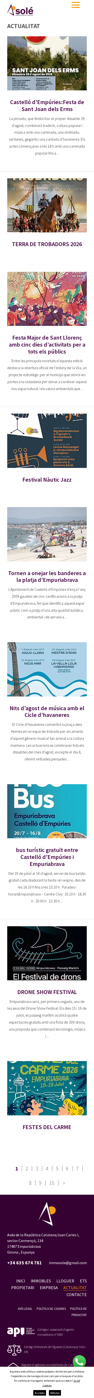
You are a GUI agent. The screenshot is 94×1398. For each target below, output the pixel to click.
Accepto (40, 1393)
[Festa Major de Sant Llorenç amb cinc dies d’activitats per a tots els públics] (47, 299)
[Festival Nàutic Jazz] (47, 441)
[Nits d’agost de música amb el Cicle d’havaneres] (47, 669)
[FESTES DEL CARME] (47, 1088)
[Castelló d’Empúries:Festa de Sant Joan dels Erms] (47, 63)
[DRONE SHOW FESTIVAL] (47, 953)
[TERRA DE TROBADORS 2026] (47, 205)
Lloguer (65, 1281)
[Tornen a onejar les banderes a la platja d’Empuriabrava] (47, 534)
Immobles (41, 1281)
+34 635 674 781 (24, 1263)
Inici (20, 1281)
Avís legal (25, 1309)
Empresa (49, 1287)
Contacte (77, 1294)
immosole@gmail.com (68, 1262)
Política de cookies (51, 1309)
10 (51, 1183)
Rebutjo (55, 1393)
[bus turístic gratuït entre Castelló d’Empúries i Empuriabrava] (47, 811)
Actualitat (75, 1287)
